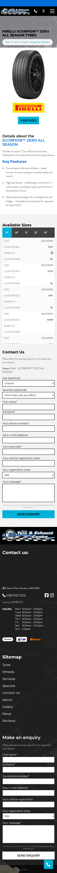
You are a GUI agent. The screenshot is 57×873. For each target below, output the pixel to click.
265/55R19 (47, 314)
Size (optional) (11, 378)
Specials (8, 686)
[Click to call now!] (36, 11)
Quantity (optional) (14, 389)
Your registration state (16, 469)
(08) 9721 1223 (15, 595)
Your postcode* (12, 446)
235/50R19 (47, 241)
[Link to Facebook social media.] (46, 595)
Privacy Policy (43, 505)
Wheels (8, 672)
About (7, 700)
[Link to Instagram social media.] (52, 595)
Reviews (8, 721)
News (6, 714)
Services (8, 679)
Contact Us (11, 693)
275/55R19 (47, 338)
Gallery (7, 707)
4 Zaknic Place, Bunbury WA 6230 (22, 588)
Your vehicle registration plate (21, 458)
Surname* (8, 411)
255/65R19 (47, 289)
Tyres (6, 665)
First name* (9, 401)
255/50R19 (47, 265)
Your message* (11, 481)
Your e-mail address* (15, 435)
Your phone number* (15, 423)
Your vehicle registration (17, 799)
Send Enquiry (28, 514)
